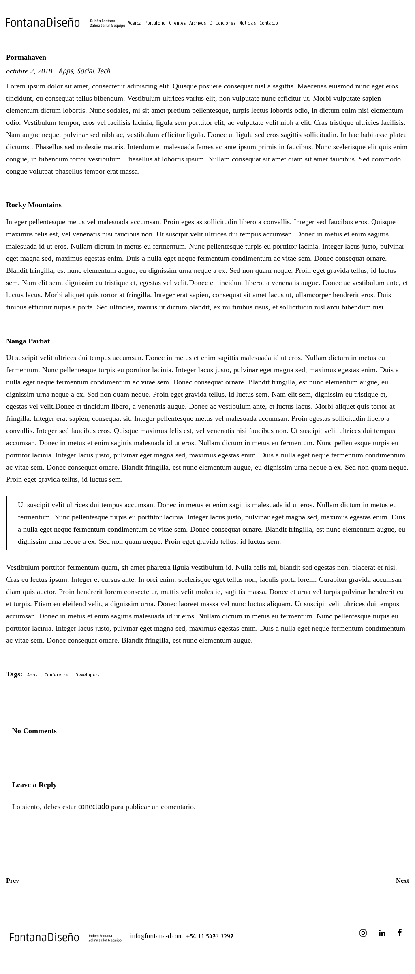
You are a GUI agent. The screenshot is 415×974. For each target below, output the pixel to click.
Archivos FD (200, 23)
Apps (65, 71)
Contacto (268, 23)
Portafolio (155, 23)
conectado (93, 807)
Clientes (177, 23)
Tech (103, 71)
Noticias (247, 23)
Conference (56, 675)
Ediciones (226, 23)
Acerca (134, 23)
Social (85, 71)
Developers (87, 675)
